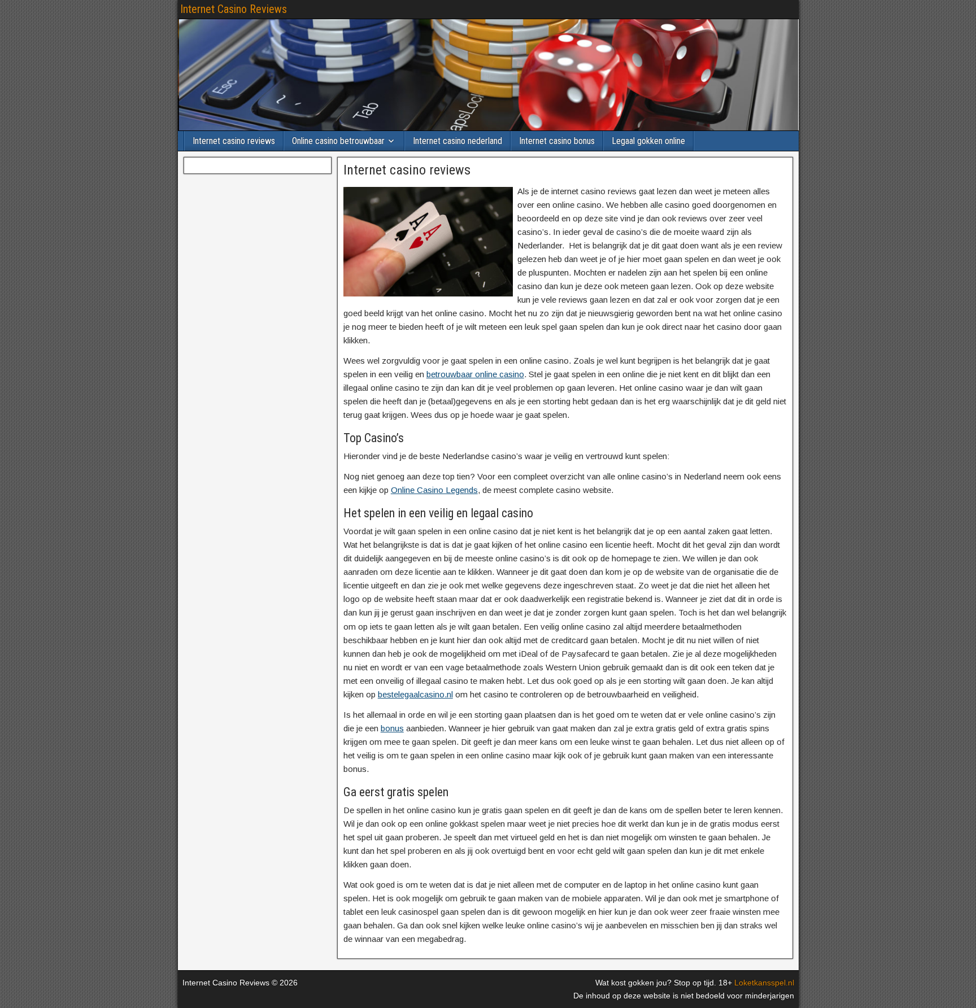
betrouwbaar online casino (475, 374)
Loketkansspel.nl (764, 982)
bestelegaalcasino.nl (415, 694)
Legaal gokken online (648, 141)
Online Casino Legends (434, 490)
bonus (392, 728)
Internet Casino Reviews (233, 9)
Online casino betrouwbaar (338, 141)
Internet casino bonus (557, 141)
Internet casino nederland (457, 141)
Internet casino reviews (234, 141)
